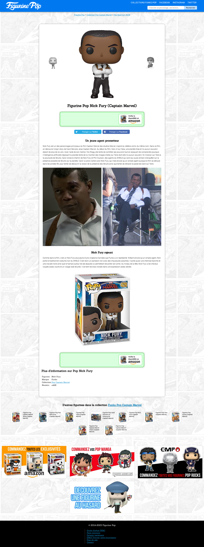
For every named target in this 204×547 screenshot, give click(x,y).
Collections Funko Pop (144, 2)
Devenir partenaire (95, 535)
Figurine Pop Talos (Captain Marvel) (81, 414)
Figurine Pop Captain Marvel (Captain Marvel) (121, 428)
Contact (90, 542)
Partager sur (90, 132)
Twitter (192, 2)
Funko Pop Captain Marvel (124, 405)
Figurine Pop (79, 15)
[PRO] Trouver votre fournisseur (101, 537)
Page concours (93, 533)
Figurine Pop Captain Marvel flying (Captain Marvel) (28, 415)
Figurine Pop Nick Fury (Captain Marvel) (135, 414)
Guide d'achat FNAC (96, 530)
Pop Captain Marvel (61, 382)
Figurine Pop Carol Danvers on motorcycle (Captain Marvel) (109, 415)
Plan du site (92, 540)
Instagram (179, 2)
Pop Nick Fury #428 (122, 15)
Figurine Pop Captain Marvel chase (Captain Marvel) (94, 428)
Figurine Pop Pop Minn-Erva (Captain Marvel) (55, 414)
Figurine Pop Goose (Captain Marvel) (187, 414)
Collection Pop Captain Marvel (99, 15)
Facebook (164, 2)
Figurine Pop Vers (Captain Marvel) (161, 413)
